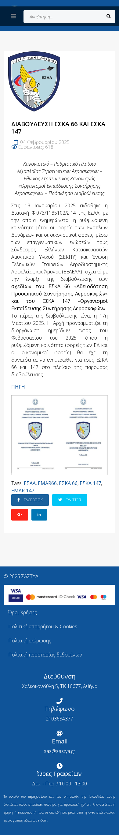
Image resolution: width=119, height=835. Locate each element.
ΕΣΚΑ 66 (68, 483)
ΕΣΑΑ (30, 483)
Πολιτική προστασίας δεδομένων (45, 654)
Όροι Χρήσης (22, 612)
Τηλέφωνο (59, 709)
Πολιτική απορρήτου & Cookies (42, 626)
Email (59, 741)
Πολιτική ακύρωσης (29, 640)
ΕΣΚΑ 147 (90, 483)
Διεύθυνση (60, 676)
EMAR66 (47, 483)
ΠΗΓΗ (18, 386)
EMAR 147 (22, 490)
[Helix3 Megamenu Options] (13, 16)
